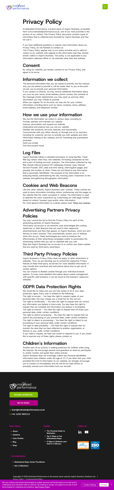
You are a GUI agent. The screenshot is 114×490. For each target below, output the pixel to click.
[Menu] (105, 6)
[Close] (111, 484)
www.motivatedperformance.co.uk (44, 31)
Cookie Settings (90, 484)
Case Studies (18, 438)
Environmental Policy (34, 479)
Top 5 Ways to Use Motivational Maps (54, 437)
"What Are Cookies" (82, 203)
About (15, 431)
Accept (104, 484)
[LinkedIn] (80, 432)
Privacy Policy (18, 479)
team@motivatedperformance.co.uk (28, 409)
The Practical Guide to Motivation (56, 432)
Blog (14, 442)
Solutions (16, 435)
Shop (15, 445)
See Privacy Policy (42, 487)
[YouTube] (86, 432)
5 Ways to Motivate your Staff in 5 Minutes (57, 442)
